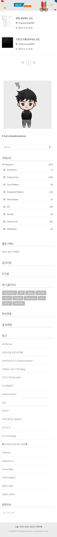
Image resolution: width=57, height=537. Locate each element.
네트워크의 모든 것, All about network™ (17, 360)
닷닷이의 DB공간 (8, 477)
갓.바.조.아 (6, 427)
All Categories (27, 164)
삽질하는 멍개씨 (8, 494)
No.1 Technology (9, 435)
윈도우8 (40, 293)
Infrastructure (30, 221)
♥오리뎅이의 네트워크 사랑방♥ (14, 444)
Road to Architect (9, 394)
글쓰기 (10, 252)
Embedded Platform (30, 192)
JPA (21, 293)
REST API (19, 303)
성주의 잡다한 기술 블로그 (12, 419)
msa (42, 298)
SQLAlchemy (9, 293)
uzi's (4, 402)
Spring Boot (31, 298)
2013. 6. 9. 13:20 (26, 28)
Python (7, 298)
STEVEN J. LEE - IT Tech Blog (13, 369)
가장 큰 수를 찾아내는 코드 (28, 39)
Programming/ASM (26, 23)
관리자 (4, 252)
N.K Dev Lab (7, 344)
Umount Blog (7, 469)
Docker (7, 303)
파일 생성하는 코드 (24, 18)
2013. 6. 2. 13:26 (26, 49)
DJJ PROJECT (7, 385)
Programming (30, 177)
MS (30, 207)
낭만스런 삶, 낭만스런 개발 (12, 352)
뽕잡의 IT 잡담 (7, 486)
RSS (15, 252)
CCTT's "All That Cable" (11, 377)
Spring (30, 293)
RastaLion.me (8, 460)
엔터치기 (5, 410)
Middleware (30, 229)
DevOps (30, 214)
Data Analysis (30, 199)
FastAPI (18, 298)
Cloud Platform (30, 184)
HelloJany (6, 452)
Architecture (30, 170)
